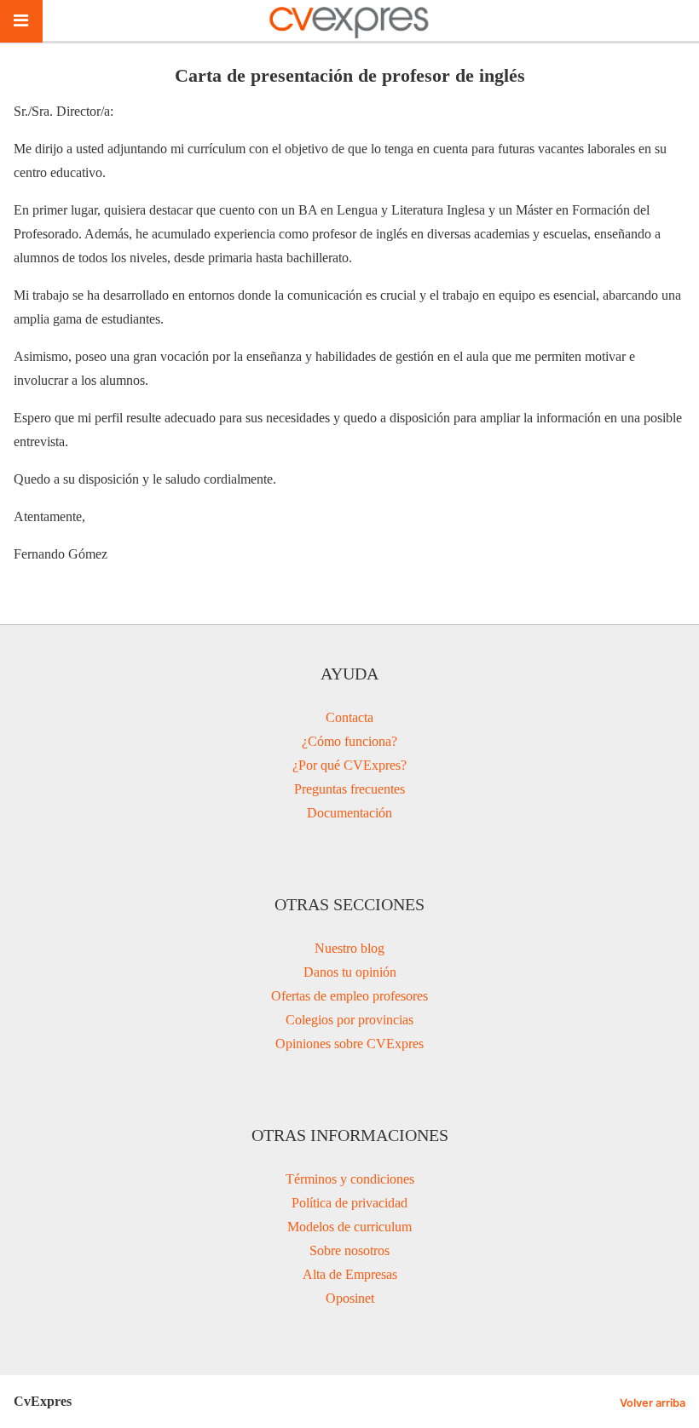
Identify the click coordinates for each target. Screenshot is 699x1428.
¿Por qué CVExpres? (349, 765)
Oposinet (350, 1298)
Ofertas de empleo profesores (349, 996)
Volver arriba (652, 1402)
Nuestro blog (349, 948)
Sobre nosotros (349, 1250)
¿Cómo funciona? (349, 741)
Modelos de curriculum (349, 1226)
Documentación (349, 813)
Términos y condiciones (350, 1179)
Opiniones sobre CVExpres (349, 1043)
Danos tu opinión (349, 972)
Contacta (349, 717)
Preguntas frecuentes (349, 789)
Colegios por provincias (349, 1019)
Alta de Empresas (350, 1274)
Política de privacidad (349, 1203)
